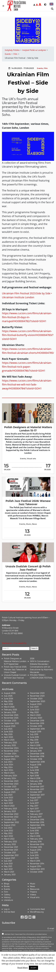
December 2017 (37, 786)
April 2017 (34, 808)
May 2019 (34, 740)
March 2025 (9, 740)
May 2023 (8, 800)
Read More (22, 967)
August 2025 (9, 726)
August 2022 (9, 825)
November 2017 (37, 789)
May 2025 (8, 734)
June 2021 (8, 863)
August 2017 (35, 797)
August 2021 (9, 858)
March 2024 (9, 773)
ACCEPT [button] (33, 968)
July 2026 (8, 696)
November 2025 (11, 718)
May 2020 (34, 712)
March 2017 (35, 811)
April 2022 (8, 836)
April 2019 (34, 742)
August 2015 (35, 850)
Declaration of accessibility (14, 643)
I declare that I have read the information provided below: (25, 934)
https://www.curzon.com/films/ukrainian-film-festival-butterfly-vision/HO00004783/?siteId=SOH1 (27, 335)
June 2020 (34, 709)
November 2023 (11, 784)
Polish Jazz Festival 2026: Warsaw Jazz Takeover (28, 502)
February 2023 (10, 808)
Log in (7, 909)
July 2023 (8, 795)
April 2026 (8, 704)
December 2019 (37, 720)
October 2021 (10, 852)
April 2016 (34, 833)
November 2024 (11, 751)
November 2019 (37, 723)
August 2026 (9, 693)
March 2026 (9, 707)
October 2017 (36, 792)
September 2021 (11, 855)
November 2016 (37, 822)
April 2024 (8, 770)
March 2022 (9, 839)
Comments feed (37, 909)
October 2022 (10, 819)
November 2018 (37, 756)
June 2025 (8, 731)
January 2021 (9, 874)
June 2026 (8, 698)
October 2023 (10, 786)
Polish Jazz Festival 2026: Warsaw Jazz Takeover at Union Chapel (15, 669)
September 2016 (37, 825)
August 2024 (9, 759)
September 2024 (11, 756)
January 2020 (36, 718)
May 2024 (8, 767)
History (7, 897)
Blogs (6, 883)
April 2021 (8, 869)
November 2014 (37, 863)
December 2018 (37, 753)
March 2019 (35, 745)
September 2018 (37, 762)
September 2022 (11, 822)
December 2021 (11, 847)
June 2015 (34, 855)
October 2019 (36, 726)
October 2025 (10, 720)
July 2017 (34, 800)
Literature (8, 900)
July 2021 (8, 861)
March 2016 (35, 836)
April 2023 (8, 803)
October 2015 (36, 847)
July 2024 (8, 762)
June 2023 (8, 797)
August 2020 (36, 704)
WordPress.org (37, 912)
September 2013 (37, 869)
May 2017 (34, 806)
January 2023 (10, 811)
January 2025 (10, 745)
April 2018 (34, 775)
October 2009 (36, 872)
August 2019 (35, 731)
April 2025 (8, 737)
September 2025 (11, 723)
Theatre (33, 892)
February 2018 (36, 781)
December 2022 (11, 814)
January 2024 (10, 778)
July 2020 (34, 707)
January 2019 (36, 751)
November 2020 (37, 696)
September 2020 (37, 701)
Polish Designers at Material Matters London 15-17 (28, 429)
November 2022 (11, 817)
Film (46, 68)
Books (7, 886)
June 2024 (8, 764)
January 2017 (36, 817)
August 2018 (35, 764)
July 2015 (34, 852)
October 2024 (10, 753)
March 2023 (9, 806)
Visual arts (31, 459)
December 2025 (11, 715)
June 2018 (34, 770)
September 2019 (37, 729)
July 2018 (34, 767)
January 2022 (10, 844)
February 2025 (10, 742)
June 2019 (34, 737)
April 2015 (34, 858)
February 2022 (10, 841)
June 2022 (8, 830)
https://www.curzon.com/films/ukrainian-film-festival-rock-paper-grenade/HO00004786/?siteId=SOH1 (27, 366)
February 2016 (36, 839)
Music (28, 524)
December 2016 (37, 819)
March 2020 (35, 715)
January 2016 (36, 841)
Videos (33, 894)
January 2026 (10, 712)
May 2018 (34, 773)
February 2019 (36, 748)
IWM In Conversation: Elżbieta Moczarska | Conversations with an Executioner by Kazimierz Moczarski (41, 666)
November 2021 (11, 850)
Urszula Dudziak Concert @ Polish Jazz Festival (28, 568)
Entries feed (9, 912)
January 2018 (36, 784)
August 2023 (9, 792)
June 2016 (34, 830)
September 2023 (11, 789)
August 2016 (35, 828)
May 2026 (8, 701)
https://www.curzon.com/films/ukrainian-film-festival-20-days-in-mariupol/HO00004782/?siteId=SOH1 (27, 317)
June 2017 (34, 803)
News (34, 524)
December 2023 (11, 781)
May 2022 (8, 833)
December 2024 (11, 748)
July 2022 (8, 828)
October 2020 (36, 698)
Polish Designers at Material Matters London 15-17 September (15, 661)
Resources (34, 889)
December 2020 (37, 693)
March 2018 (35, 778)
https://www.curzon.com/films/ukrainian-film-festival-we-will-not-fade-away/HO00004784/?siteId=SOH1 (27, 384)
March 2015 (35, 861)
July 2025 (8, 729)
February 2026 (10, 709)
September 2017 (37, 795)
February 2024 (10, 775)
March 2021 (9, 872)
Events (40, 68)
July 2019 (34, 734)
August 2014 (35, 866)
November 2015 (37, 844)
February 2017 (36, 814)
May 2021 (8, 866)
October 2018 (36, 759)
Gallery (7, 894)
